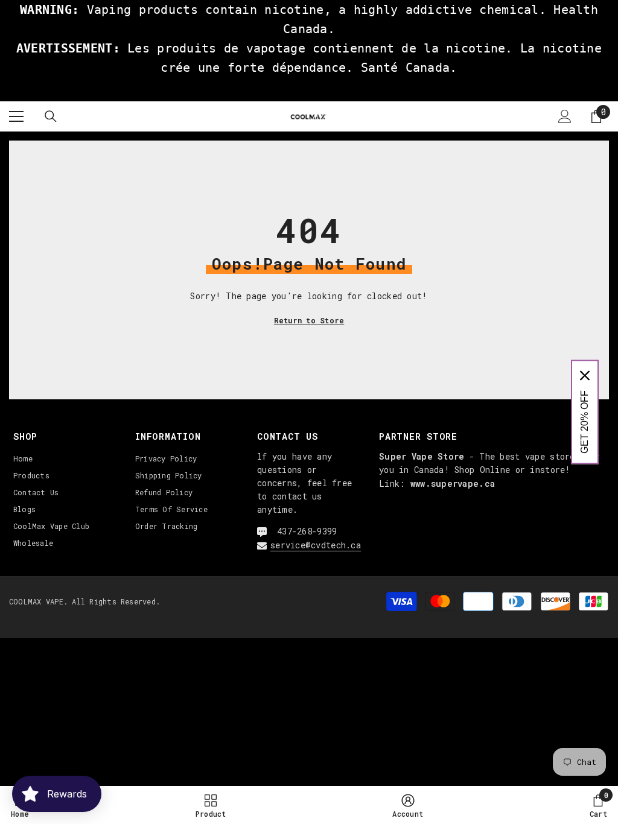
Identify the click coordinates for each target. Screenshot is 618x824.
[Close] (585, 376)
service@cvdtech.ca (315, 545)
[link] (407, 805)
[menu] (16, 116)
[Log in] (565, 116)
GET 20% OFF (584, 422)
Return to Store (309, 320)
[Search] (50, 116)
